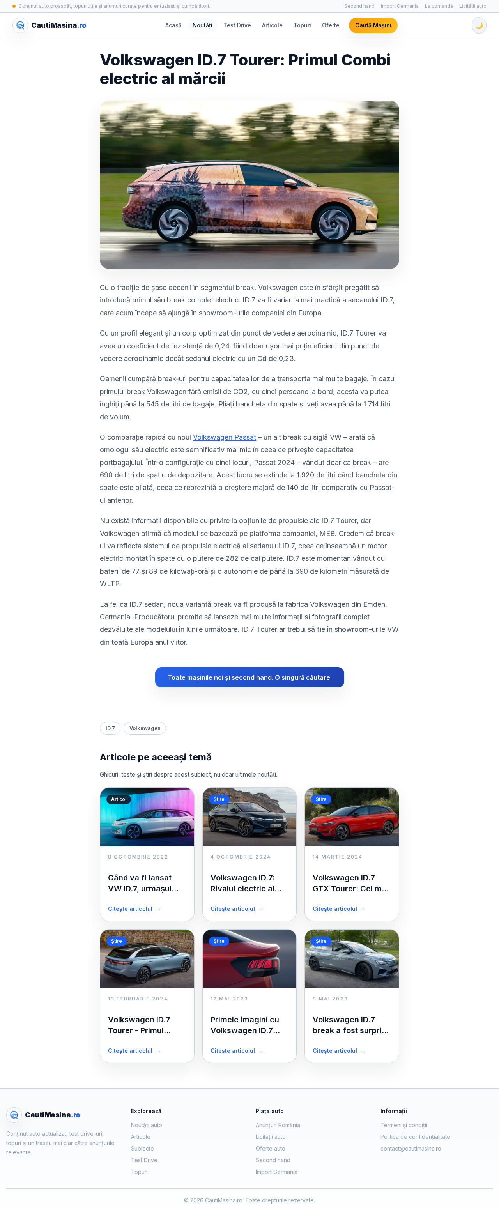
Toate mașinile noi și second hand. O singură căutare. (250, 677)
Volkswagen (145, 728)
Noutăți (202, 25)
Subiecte (142, 1148)
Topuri (302, 25)
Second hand (359, 6)
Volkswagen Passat (224, 437)
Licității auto (473, 6)
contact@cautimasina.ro (410, 1148)
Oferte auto (270, 1148)
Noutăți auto (146, 1125)
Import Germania (400, 6)
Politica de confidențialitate (415, 1136)
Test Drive (237, 25)
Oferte (331, 25)
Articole (272, 25)
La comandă (439, 6)
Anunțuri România (278, 1125)
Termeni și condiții (403, 1125)
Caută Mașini (373, 25)
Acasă (173, 25)
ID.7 (110, 728)
